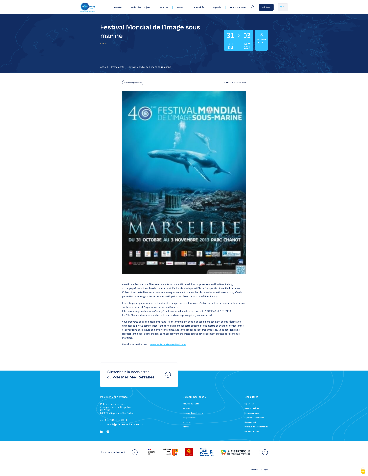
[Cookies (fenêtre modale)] (363, 471)
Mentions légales (252, 431)
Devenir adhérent (252, 408)
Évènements (117, 67)
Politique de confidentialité (256, 426)
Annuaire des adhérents (193, 413)
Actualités (199, 7)
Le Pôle (117, 7)
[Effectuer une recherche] (252, 7)
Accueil (104, 67)
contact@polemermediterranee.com (124, 424)
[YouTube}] (108, 431)
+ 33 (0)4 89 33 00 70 (116, 420)
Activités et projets (140, 7)
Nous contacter (238, 7)
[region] (184, 67)
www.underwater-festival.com (168, 344)
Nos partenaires (190, 417)
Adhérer (266, 7)
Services (163, 7)
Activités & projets (191, 403)
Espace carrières (252, 413)
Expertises (249, 403)
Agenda (217, 7)
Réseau (180, 7)
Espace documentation (254, 417)
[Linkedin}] (101, 431)
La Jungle (264, 469)
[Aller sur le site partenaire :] (154, 452)
